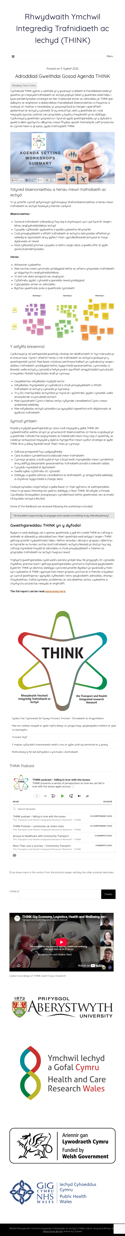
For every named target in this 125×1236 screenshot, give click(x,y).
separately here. (55, 591)
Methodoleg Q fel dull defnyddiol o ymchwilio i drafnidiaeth (45, 751)
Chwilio (14, 891)
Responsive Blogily (53, 1231)
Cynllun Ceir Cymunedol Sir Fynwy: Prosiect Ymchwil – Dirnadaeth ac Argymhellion (58, 718)
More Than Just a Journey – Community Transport (42, 845)
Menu (110, 56)
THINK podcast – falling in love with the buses (39, 816)
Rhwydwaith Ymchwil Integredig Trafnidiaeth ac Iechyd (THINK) (62, 28)
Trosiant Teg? (19, 737)
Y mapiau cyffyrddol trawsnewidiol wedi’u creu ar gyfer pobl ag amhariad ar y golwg (60, 744)
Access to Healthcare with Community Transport (41, 836)
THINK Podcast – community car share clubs (38, 826)
